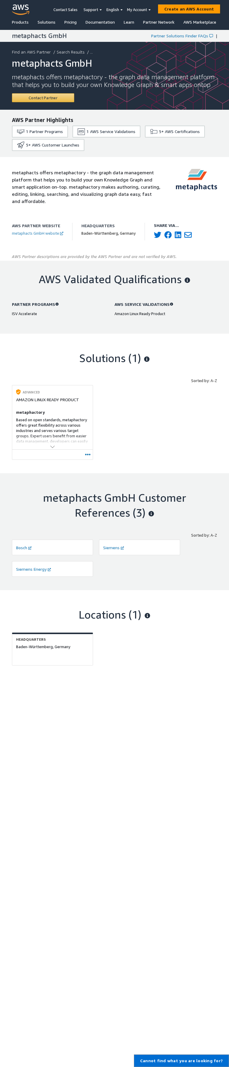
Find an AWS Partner (31, 51)
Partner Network (158, 22)
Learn (129, 22)
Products (20, 22)
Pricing (70, 22)
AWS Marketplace (199, 22)
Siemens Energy (31, 569)
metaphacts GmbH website (35, 233)
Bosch (21, 547)
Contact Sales (65, 9)
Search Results (70, 51)
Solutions (46, 22)
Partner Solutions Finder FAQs (179, 35)
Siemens (111, 547)
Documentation (100, 22)
